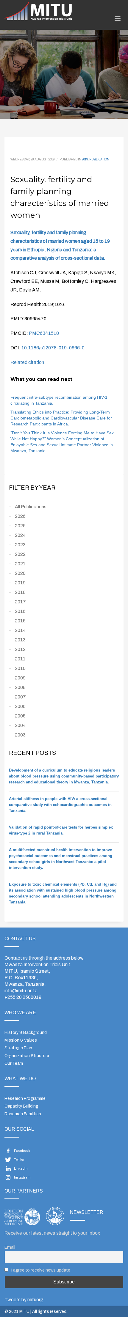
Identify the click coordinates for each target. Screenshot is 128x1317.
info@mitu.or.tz (20, 990)
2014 (20, 630)
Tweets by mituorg (23, 1299)
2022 (20, 554)
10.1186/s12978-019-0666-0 (53, 347)
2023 (20, 544)
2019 (85, 159)
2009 (20, 677)
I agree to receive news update (40, 1270)
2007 (20, 696)
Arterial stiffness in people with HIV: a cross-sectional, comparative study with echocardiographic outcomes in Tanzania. (60, 804)
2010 (20, 668)
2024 (20, 535)
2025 (20, 525)
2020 (20, 573)
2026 (20, 516)
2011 (20, 658)
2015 (20, 620)
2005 (20, 715)
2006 (20, 706)
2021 (20, 563)
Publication (99, 159)
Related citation (27, 362)
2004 (20, 725)
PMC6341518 (44, 333)
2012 (20, 649)
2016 (20, 611)
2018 (20, 592)
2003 (20, 734)
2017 (20, 601)
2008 (20, 687)
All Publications (30, 506)
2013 (20, 639)
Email (9, 1247)
